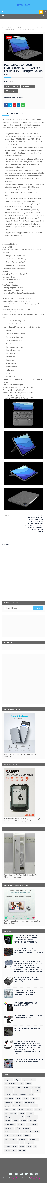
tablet (15, 1146)
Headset (34, 1106)
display (31, 1095)
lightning (13, 1113)
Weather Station (10, 1150)
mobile (7, 1121)
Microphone (9, 1117)
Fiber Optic (18, 1102)
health (7, 1109)
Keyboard (11, 28)
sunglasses (29, 1143)
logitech (21, 1113)
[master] (21, 1173)
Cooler (7, 1095)
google (7, 1106)
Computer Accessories (22, 1091)
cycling (15, 1095)
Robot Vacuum (16, 1135)
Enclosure (8, 1102)
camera (28, 1083)
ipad (14, 1109)
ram (22, 1132)
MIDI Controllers (31, 1117)
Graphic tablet (17, 1106)
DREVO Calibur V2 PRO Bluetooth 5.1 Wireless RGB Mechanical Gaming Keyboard (28, 950)
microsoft (19, 1117)
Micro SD (30, 1113)
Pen (28, 1124)
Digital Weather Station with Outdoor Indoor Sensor (28, 1061)
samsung (27, 1135)
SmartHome (23, 1139)
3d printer (8, 1080)
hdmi (26, 1106)
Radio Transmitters (11, 1132)
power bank (9, 1128)
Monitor (15, 1121)
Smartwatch (34, 1139)
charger (26, 1087)
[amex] (36, 1173)
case (19, 1087)
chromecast (36, 1087)
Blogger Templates (37, 1178)
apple (24, 1080)
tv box (22, 1146)
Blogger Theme (16, 1178)
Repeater (29, 1132)
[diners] (32, 1173)
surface (7, 1146)
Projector (26, 1128)
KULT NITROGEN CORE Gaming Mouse (27, 1029)
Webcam (22, 1150)
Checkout (12, 91)
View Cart (29, 86)
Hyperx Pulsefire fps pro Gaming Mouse (25, 1004)
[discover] (26, 1173)
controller (36, 1091)
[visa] (16, 1173)
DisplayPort (9, 1098)
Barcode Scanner (11, 1083)
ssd (22, 1143)
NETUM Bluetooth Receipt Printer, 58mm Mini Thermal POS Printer (27, 980)
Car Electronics (10, 1087)
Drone (18, 1098)
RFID (36, 1132)
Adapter (17, 1080)
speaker (15, 1143)
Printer (18, 1128)
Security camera (10, 1139)
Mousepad (32, 1121)
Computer (8, 1091)
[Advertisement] (23, 678)
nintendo (21, 1124)
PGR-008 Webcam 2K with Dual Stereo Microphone (28, 1017)
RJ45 (7, 1135)
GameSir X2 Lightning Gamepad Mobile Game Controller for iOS (24, 992)
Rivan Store (23, 4)
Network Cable (10, 1124)
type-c (29, 1146)
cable (21, 1083)
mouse (23, 1121)
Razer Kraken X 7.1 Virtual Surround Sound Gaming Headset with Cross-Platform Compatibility (26, 939)
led (6, 1113)
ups (35, 1146)
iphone (20, 1109)
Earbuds (25, 1098)
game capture (29, 1102)
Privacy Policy (23, 1180)
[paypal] (11, 1173)
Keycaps (37, 1109)
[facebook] (2, 12)
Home (4, 28)
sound (7, 1143)
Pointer (34, 1124)
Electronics (35, 1098)
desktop (23, 1095)
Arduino (32, 1080)
